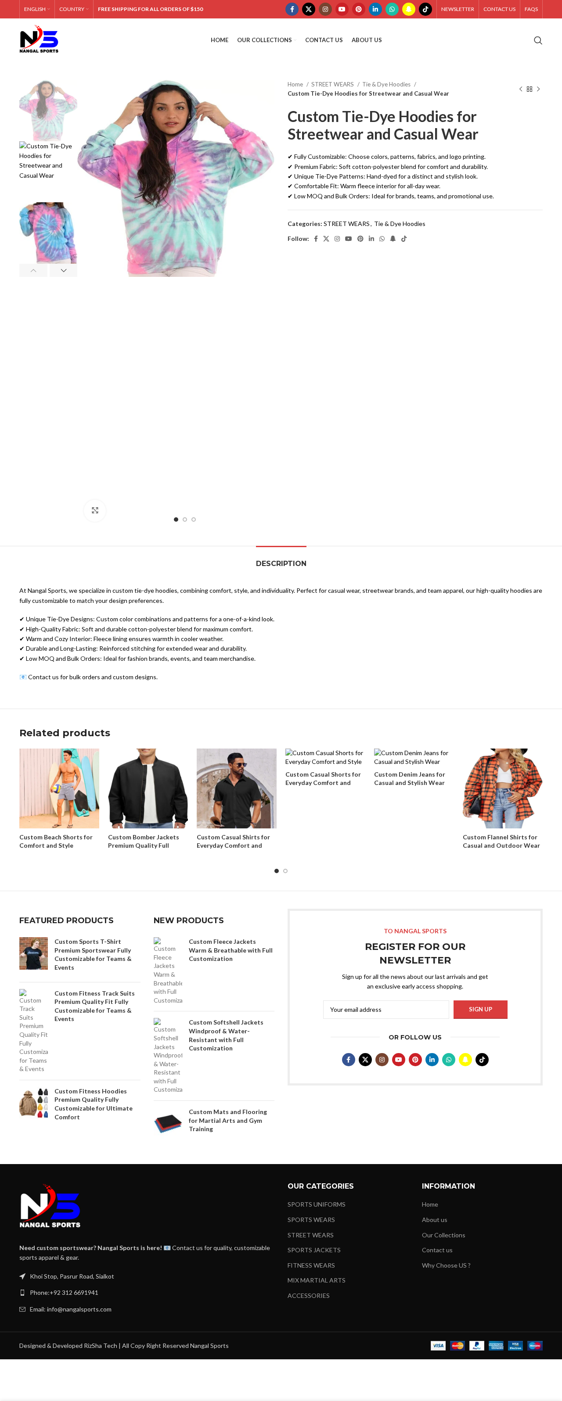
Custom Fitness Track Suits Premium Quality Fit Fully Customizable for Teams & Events (94, 1006)
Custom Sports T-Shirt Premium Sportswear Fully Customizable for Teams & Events (93, 954)
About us (434, 1219)
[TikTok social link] (425, 9)
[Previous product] (520, 89)
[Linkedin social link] (375, 9)
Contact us (437, 1250)
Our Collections (443, 1235)
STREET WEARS (333, 84)
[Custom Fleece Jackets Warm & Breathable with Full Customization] (168, 970)
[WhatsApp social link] (392, 9)
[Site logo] (39, 39)
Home (296, 84)
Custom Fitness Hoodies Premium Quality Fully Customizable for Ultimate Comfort (93, 1104)
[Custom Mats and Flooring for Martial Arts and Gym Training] (168, 1123)
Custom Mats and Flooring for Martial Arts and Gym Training (228, 1120)
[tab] (281, 559)
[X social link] (308, 9)
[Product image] (59, 789)
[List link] (146, 1292)
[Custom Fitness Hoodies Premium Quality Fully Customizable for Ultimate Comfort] (33, 1106)
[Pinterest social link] (358, 9)
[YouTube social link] (342, 9)
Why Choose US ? (446, 1265)
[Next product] (538, 89)
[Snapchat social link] (408, 9)
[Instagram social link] (325, 9)
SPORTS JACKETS (314, 1250)
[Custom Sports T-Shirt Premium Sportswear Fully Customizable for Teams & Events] (33, 956)
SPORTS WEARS (311, 1219)
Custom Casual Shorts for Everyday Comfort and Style (323, 782)
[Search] (538, 40)
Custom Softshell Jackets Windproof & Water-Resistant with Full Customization (226, 1035)
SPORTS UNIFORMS (317, 1204)
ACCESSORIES (309, 1295)
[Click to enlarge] (95, 511)
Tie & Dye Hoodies (387, 84)
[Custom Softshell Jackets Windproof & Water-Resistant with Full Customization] (168, 1056)
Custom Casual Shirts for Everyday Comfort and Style (233, 845)
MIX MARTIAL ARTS (317, 1280)
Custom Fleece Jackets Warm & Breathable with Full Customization (231, 950)
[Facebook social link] (292, 9)
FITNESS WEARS (311, 1265)
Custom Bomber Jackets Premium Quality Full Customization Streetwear (147, 845)
